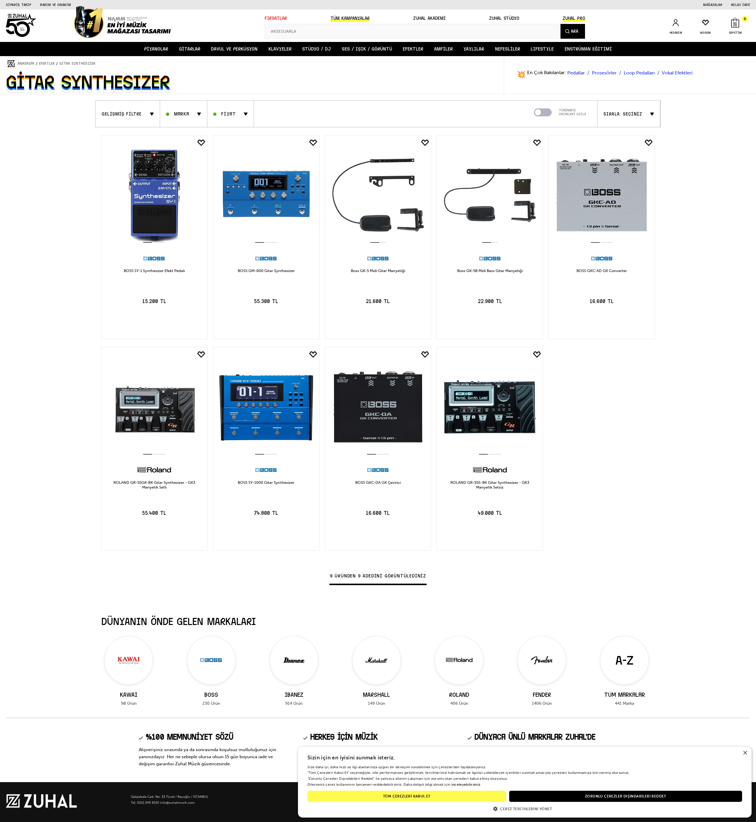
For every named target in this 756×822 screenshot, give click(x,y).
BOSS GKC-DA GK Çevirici (378, 482)
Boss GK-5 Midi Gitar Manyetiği (378, 270)
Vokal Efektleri (677, 73)
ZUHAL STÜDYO (504, 18)
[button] (524, 808)
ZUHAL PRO (574, 18)
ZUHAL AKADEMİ (429, 18)
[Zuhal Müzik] (41, 806)
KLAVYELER (279, 48)
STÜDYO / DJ (316, 48)
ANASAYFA (26, 63)
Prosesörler (605, 73)
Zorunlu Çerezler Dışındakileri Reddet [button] (625, 796)
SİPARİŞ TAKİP (18, 4)
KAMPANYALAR (350, 18)
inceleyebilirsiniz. (466, 784)
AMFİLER (443, 48)
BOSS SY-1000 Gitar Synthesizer (266, 482)
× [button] (745, 753)
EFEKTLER (413, 48)
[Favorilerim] (201, 143)
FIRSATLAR (276, 18)
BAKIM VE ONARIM (55, 4)
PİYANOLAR (156, 48)
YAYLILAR (473, 48)
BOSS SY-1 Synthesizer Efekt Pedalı (154, 270)
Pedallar (576, 73)
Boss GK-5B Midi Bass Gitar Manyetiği (490, 270)
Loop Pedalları (640, 73)
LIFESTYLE (542, 48)
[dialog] (525, 782)
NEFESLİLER (507, 48)
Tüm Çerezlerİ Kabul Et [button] (407, 796)
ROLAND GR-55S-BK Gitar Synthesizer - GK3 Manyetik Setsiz (489, 485)
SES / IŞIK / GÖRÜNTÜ (367, 48)
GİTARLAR (189, 48)
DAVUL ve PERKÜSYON (234, 48)
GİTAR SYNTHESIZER (77, 63)
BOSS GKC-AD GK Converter (601, 270)
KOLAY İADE (740, 4)
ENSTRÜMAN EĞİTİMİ (588, 48)
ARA (575, 31)
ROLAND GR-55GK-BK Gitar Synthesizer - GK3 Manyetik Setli (154, 485)
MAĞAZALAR (712, 4)
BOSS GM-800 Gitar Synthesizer (266, 270)
